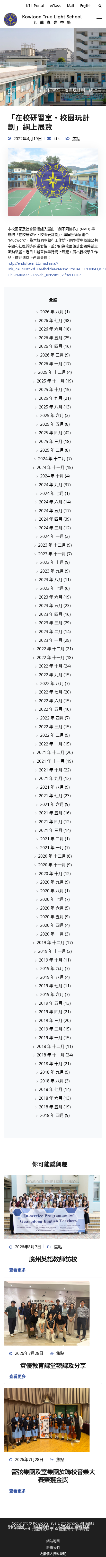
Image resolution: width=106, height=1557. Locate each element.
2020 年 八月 (52, 891)
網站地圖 (53, 1540)
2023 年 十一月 (52, 554)
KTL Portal (35, 5)
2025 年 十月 (51, 389)
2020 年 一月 (52, 934)
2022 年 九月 (51, 675)
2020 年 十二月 (52, 856)
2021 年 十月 (51, 770)
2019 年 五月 (51, 1003)
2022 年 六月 (51, 701)
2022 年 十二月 (51, 649)
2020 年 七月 (52, 899)
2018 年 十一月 (51, 1055)
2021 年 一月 (52, 847)
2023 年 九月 (52, 571)
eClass (55, 5)
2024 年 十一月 (51, 467)
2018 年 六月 (51, 1098)
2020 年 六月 (52, 908)
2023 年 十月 (52, 562)
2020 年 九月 (52, 882)
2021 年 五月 (51, 813)
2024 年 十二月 (52, 458)
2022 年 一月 (51, 744)
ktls (57, 138)
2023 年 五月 (51, 605)
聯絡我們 (53, 1547)
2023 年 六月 (51, 597)
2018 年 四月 (52, 1115)
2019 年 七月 (51, 986)
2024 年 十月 (52, 476)
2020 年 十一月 (52, 865)
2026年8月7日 (28, 1247)
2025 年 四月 (51, 432)
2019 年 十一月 (52, 951)
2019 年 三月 (51, 1020)
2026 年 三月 (52, 355)
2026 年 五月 (51, 338)
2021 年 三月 (51, 830)
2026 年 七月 (51, 320)
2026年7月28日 (29, 1353)
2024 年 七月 (52, 493)
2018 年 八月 (52, 1081)
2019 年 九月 (52, 968)
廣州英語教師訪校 (53, 1258)
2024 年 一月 (52, 536)
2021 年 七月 (51, 795)
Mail (70, 5)
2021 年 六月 (52, 804)
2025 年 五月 (52, 424)
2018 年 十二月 (51, 1046)
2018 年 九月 (52, 1072)
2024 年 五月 (51, 510)
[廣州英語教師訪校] (52, 1206)
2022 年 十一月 (51, 657)
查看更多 (17, 1270)
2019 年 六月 (52, 994)
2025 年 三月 (51, 441)
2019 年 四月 (51, 1012)
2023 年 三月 (51, 623)
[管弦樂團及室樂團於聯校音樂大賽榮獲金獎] (47, 1419)
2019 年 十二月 (51, 942)
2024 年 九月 (51, 484)
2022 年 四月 (52, 718)
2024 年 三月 (51, 528)
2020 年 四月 (52, 925)
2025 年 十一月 (51, 381)
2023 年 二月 (51, 631)
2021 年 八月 (52, 787)
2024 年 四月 (51, 519)
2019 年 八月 (52, 977)
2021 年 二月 (52, 839)
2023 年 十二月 (52, 545)
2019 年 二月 (51, 1029)
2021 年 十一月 (51, 761)
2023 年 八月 (51, 579)
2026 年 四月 (51, 346)
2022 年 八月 (52, 683)
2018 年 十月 (51, 1063)
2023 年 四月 (51, 614)
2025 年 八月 (51, 407)
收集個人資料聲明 (53, 1553)
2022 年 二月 (52, 735)
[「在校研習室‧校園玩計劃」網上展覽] (53, 184)
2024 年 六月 (51, 502)
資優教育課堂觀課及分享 (53, 1365)
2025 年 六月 (52, 415)
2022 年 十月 (51, 666)
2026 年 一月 (51, 364)
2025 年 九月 (51, 398)
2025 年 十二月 (52, 372)
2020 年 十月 (51, 873)
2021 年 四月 (51, 821)
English (86, 5)
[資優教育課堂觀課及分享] (47, 1313)
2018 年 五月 (51, 1107)
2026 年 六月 (51, 329)
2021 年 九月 (51, 778)
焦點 (76, 138)
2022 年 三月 (51, 726)
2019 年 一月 (51, 1037)
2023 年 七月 (52, 588)
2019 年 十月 (51, 960)
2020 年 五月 (52, 917)
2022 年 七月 (51, 692)
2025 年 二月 (52, 450)
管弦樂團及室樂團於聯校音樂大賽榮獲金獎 (53, 1475)
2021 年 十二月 (51, 752)
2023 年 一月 (51, 640)
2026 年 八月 (52, 312)
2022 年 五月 (51, 709)
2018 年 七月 (51, 1089)
